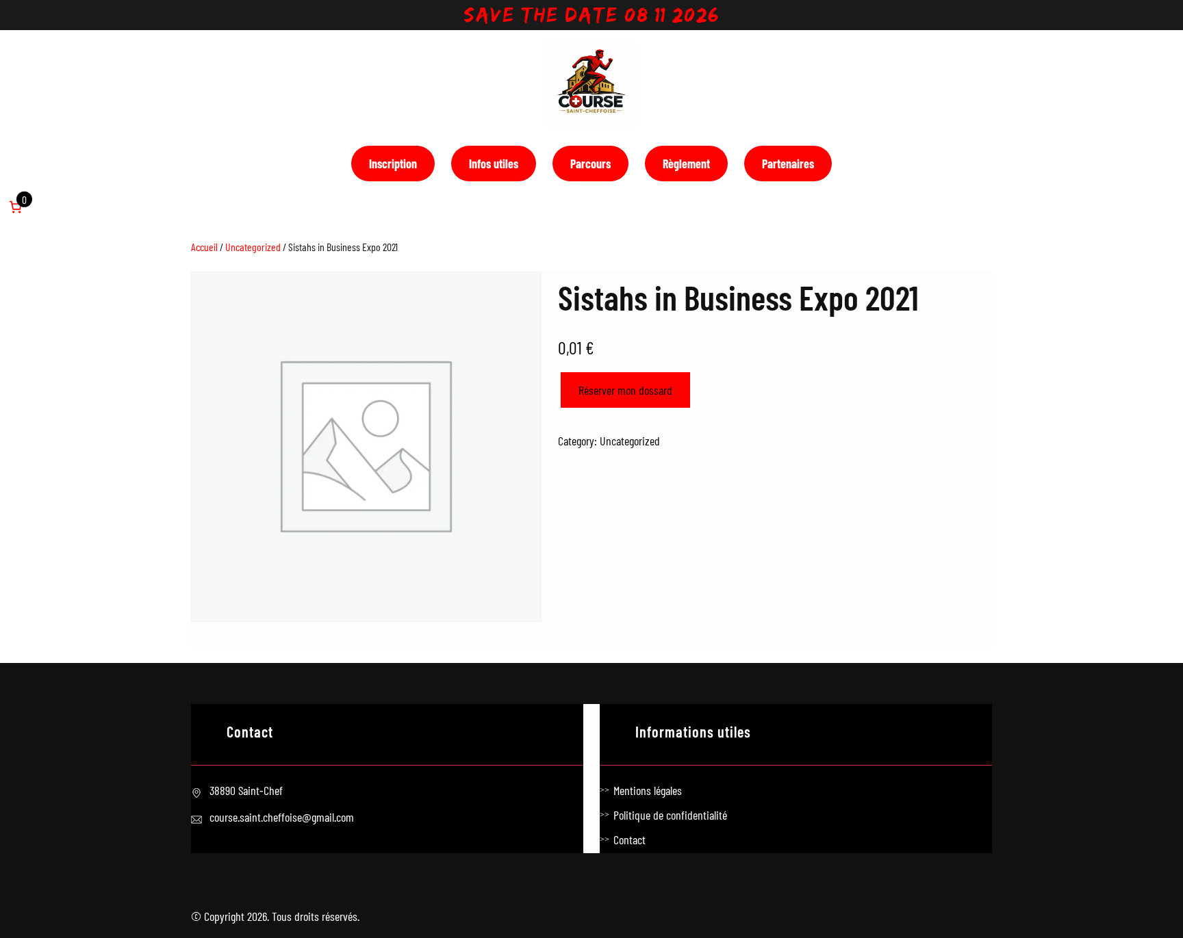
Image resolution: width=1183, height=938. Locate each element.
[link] (15, 207)
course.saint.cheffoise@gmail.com (281, 816)
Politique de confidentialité (670, 814)
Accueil (204, 246)
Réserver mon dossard (625, 390)
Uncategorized (253, 246)
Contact (629, 839)
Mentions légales (647, 790)
